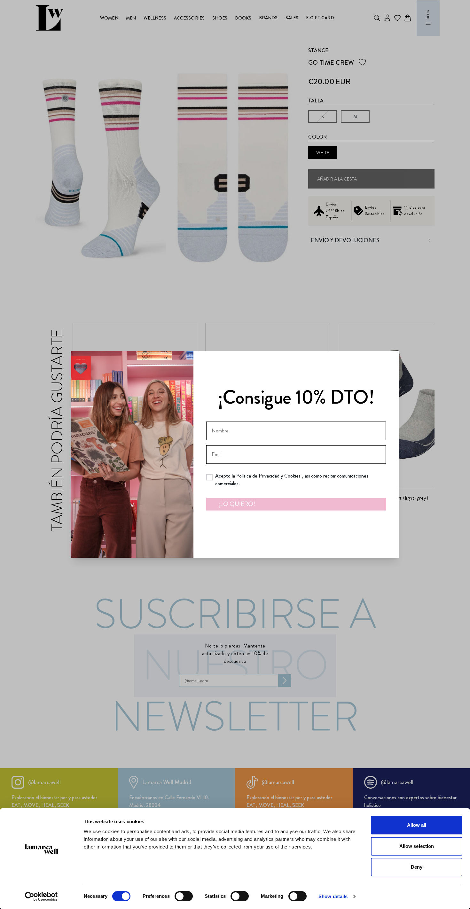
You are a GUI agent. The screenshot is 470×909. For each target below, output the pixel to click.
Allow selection (416, 846)
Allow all (417, 825)
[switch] (184, 896)
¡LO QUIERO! (237, 504)
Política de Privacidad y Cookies (268, 475)
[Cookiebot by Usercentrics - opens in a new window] (41, 896)
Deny (416, 867)
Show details (333, 896)
